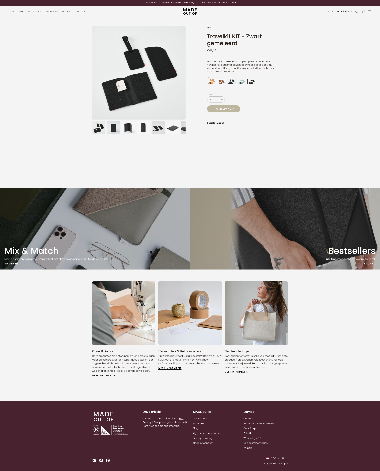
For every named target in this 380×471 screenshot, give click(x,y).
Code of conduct (203, 443)
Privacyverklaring (202, 438)
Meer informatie (103, 375)
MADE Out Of (274, 463)
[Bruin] (221, 81)
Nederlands (343, 11)
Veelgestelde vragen (255, 443)
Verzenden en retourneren (258, 423)
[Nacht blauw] (231, 81)
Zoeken (247, 448)
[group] (190, 3)
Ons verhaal (200, 418)
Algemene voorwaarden (207, 433)
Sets (209, 27)
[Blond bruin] (211, 81)
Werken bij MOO (252, 438)
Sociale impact (215, 122)
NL (283, 458)
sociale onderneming (167, 426)
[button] (357, 11)
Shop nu (370, 263)
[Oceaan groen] (241, 81)
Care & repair (251, 428)
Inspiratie (11, 263)
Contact (248, 418)
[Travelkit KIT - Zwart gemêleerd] (98, 127)
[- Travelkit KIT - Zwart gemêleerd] (210, 99)
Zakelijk (247, 433)
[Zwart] (251, 81)
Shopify (284, 463)
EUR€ (328, 11)
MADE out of (202, 412)
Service (248, 412)
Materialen (199, 423)
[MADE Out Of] (190, 11)
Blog (195, 428)
